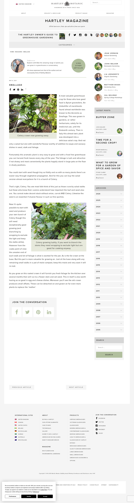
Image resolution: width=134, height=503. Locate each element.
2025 (98, 200)
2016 (98, 259)
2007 (98, 317)
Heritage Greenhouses (77, 419)
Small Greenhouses (76, 454)
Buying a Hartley (48, 419)
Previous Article (21, 387)
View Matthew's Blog (111, 90)
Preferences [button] (36, 492)
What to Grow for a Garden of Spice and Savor (108, 165)
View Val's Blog (109, 100)
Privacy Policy (82, 485)
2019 (98, 239)
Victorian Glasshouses (78, 422)
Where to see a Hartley (50, 434)
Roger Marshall (102, 149)
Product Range (81, 13)
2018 (98, 246)
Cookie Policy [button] (43, 489)
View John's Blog (110, 69)
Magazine (110, 13)
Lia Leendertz (111, 74)
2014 (98, 271)
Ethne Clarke (101, 172)
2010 (98, 297)
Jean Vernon (111, 53)
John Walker (111, 64)
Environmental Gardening (51, 453)
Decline (29, 496)
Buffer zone (105, 117)
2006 (98, 323)
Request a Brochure (52, 13)
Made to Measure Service (50, 440)
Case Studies (46, 425)
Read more (100, 132)
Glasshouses (74, 425)
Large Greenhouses (76, 451)
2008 (98, 310)
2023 (98, 213)
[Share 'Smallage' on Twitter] (14, 89)
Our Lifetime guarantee (50, 422)
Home (12, 51)
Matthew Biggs (112, 85)
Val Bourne (110, 95)
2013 (98, 278)
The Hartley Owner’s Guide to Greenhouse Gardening (38, 36)
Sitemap (104, 485)
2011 (98, 291)
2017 (98, 252)
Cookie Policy (94, 485)
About (23, 13)
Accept (45, 496)
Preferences (12, 496)
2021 (98, 226)
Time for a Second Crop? (106, 141)
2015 (98, 265)
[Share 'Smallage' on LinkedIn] (22, 89)
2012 (98, 284)
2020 (98, 233)
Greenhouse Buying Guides (51, 437)
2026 (98, 194)
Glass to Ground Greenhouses (80, 449)
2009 (98, 304)
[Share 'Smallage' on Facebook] (10, 89)
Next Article (76, 387)
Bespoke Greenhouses (77, 434)
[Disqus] (47, 351)
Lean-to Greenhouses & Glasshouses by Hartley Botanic (78, 440)
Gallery (45, 431)
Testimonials (46, 428)
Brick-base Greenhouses (78, 446)
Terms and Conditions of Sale (65, 485)
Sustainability (113, 485)
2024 (98, 207)
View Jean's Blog (109, 58)
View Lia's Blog (109, 79)
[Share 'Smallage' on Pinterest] (18, 89)
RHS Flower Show (48, 450)
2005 (98, 330)
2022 (98, 220)
